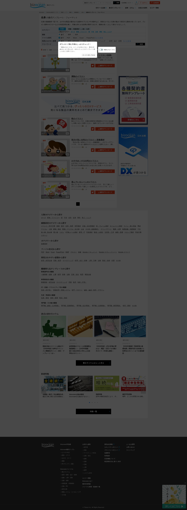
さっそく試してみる (89, 55)
